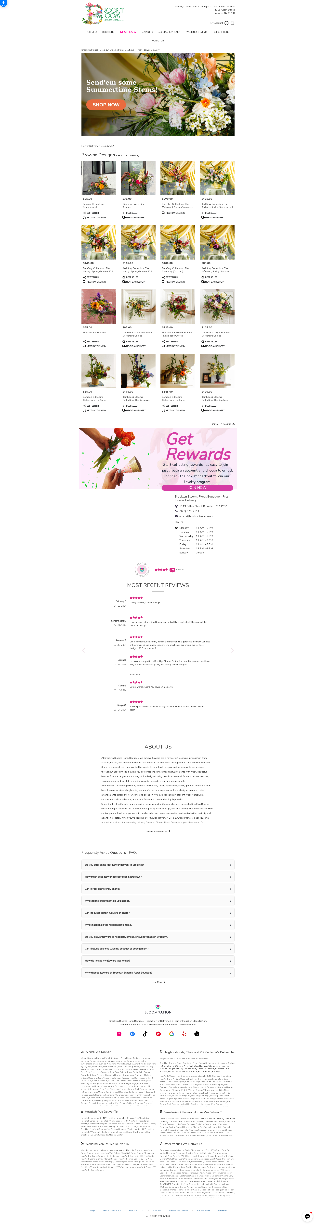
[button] (307, 1216)
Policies (157, 1210)
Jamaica (163, 1068)
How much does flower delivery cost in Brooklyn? (113, 877)
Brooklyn (216, 1071)
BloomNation (199, 1021)
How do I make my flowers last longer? (107, 961)
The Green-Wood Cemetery (211, 1118)
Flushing (225, 1066)
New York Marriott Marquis (121, 1150)
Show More (135, 674)
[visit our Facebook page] (132, 1033)
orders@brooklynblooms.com (196, 516)
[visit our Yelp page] (184, 1033)
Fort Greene (177, 1066)
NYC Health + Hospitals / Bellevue (118, 1118)
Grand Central (174, 1071)
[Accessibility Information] (3, 3)
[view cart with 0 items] (232, 23)
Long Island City (175, 1068)
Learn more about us (157, 831)
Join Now (198, 487)
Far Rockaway (190, 1068)
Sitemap (222, 1210)
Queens (216, 1066)
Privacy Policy (137, 1210)
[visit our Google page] (171, 1033)
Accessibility (203, 1210)
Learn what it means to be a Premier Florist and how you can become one (158, 1024)
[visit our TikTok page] (145, 1034)
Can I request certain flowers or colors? (107, 913)
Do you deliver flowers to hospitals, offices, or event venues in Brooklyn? (126, 937)
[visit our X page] (197, 1033)
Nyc (185, 1066)
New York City (205, 1066)
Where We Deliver (98, 1052)
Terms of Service (112, 1210)
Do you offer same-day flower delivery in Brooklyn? (114, 865)
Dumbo (167, 1066)
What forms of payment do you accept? (107, 901)
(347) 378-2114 (189, 511)
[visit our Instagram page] (119, 1033)
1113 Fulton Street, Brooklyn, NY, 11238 (203, 506)
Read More (157, 982)
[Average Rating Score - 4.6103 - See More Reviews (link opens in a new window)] (161, 569)
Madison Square (189, 1071)
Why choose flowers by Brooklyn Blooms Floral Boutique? (118, 973)
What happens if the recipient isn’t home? (108, 925)
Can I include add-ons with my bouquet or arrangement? (117, 948)
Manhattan (193, 1066)
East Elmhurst (204, 1071)
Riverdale (219, 1068)
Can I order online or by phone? (102, 889)
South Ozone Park (206, 1068)
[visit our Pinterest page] (158, 1033)
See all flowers (126, 155)
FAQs (92, 1210)
